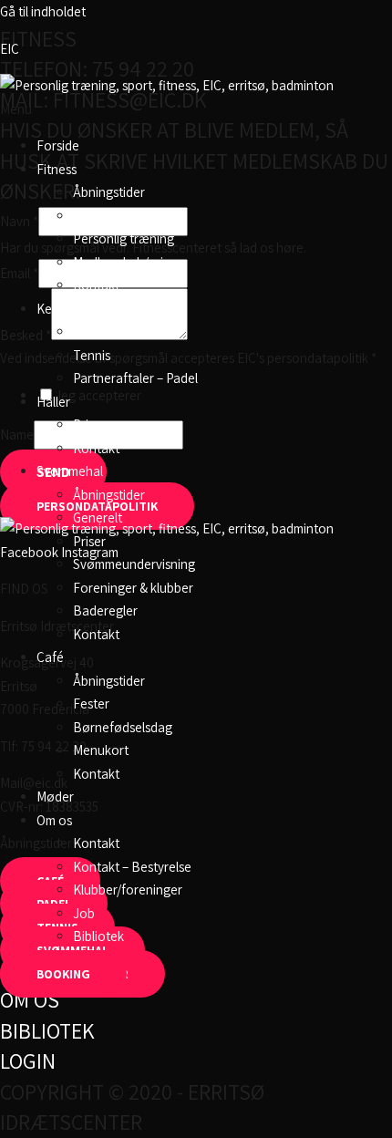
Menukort (101, 750)
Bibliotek (98, 936)
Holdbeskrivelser (120, 215)
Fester (91, 703)
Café (50, 657)
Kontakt (96, 285)
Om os (54, 820)
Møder (55, 796)
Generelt (97, 517)
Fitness (56, 169)
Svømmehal (69, 471)
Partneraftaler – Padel (135, 378)
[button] (196, 109)
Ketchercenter (77, 308)
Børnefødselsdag (122, 727)
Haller (53, 401)
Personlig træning (123, 238)
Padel (89, 331)
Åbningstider (109, 192)
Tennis (91, 355)
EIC (9, 48)
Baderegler (105, 610)
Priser (89, 424)
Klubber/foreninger (127, 889)
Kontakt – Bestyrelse (132, 866)
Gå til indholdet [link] (43, 11)
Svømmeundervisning (134, 564)
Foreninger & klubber (133, 587)
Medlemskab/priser (127, 262)
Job (84, 913)
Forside (57, 145)
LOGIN (28, 1060)
